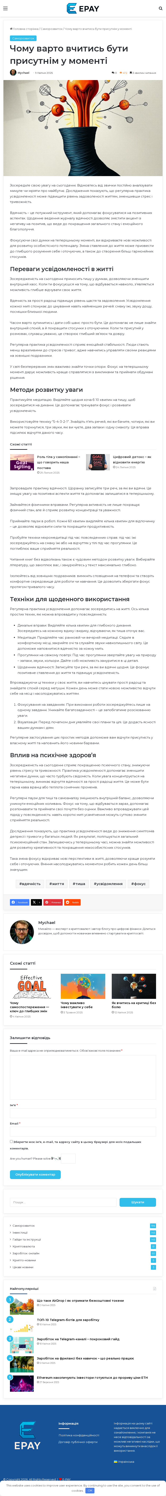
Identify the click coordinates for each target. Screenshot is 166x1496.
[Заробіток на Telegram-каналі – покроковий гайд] (22, 1345)
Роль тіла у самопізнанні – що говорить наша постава (58, 462)
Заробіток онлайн (26, 1253)
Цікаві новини (23, 1267)
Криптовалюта (24, 1246)
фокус (140, 884)
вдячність (31, 884)
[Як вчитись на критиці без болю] (134, 986)
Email (15, 1123)
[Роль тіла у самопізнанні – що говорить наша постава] (22, 462)
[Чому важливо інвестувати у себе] (83, 986)
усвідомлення (110, 884)
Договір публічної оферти (78, 1442)
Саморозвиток (51, 29)
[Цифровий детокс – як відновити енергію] (98, 462)
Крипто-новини (24, 1260)
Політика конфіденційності (79, 1435)
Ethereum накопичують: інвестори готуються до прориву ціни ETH (92, 1378)
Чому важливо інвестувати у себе (77, 1005)
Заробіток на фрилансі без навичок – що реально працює (85, 1358)
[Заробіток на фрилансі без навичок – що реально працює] (22, 1364)
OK (90, 1490)
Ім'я (14, 1105)
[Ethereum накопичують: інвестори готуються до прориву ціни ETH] (22, 1383)
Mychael (23, 72)
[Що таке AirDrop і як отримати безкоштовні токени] (22, 1306)
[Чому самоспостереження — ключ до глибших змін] (32, 986)
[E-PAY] (83, 8)
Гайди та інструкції (27, 1239)
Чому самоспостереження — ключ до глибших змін (29, 1007)
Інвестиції (20, 1232)
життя (58, 884)
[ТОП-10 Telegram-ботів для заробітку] (22, 1326)
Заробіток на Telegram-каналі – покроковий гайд (78, 1339)
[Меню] (5, 10)
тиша (80, 884)
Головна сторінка (25, 29)
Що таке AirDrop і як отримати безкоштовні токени (80, 1301)
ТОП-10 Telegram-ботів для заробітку (68, 1320)
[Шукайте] (160, 10)
